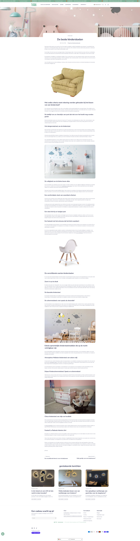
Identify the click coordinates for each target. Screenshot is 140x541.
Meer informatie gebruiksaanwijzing (73, 516)
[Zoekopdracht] (103, 4)
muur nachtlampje (79, 232)
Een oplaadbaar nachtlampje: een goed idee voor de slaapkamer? (96, 492)
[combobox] (64, 539)
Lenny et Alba (37, 530)
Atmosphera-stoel (53, 362)
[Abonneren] (55, 518)
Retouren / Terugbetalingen (88, 516)
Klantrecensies (99, 516)
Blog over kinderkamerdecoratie (74, 43)
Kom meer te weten (36, 499)
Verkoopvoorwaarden (87, 518)
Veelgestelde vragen (100, 514)
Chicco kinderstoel (49, 425)
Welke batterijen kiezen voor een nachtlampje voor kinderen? (69, 492)
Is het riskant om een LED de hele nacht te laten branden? (42, 492)
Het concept (99, 518)
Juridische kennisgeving (87, 520)
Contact (84, 512)
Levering (85, 514)
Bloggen (98, 512)
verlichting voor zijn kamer (67, 186)
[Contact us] (2, 534)
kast (52, 111)
